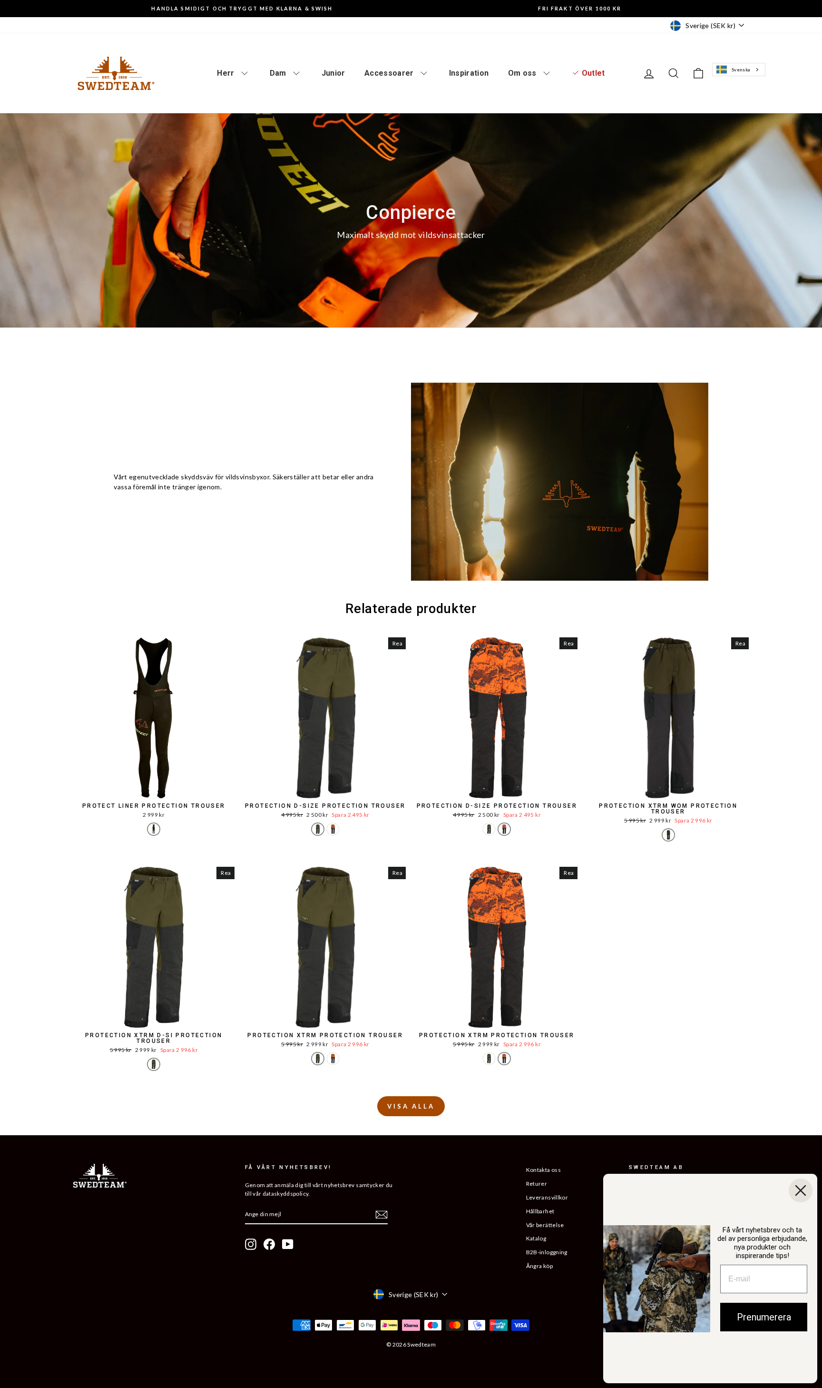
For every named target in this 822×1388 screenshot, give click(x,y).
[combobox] (738, 70)
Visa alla (411, 1106)
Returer (536, 1183)
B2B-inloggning (547, 1252)
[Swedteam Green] (317, 829)
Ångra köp (539, 1265)
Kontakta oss (543, 1169)
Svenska (741, 69)
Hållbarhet (540, 1211)
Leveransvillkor (547, 1197)
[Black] (153, 829)
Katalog (536, 1238)
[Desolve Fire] (333, 829)
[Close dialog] (800, 1190)
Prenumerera (764, 1317)
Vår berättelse (545, 1225)
